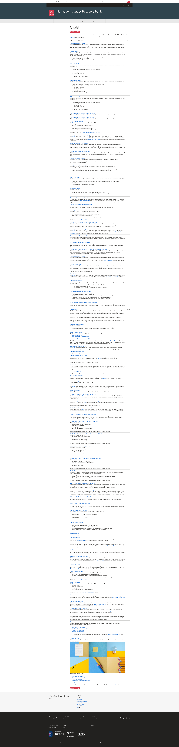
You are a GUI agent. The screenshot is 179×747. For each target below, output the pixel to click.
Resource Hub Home (74, 31)
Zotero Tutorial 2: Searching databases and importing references (84, 490)
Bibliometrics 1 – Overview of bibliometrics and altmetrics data (83, 222)
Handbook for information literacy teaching (73, 21)
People (92, 725)
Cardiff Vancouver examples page (77, 360)
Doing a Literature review (75, 80)
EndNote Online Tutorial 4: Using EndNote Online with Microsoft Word (85, 458)
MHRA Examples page (75, 390)
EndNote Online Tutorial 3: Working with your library (81, 446)
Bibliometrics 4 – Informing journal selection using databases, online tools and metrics (89, 249)
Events (97, 5)
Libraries (64, 718)
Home (49, 5)
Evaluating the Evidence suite (93, 139)
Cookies (128, 742)
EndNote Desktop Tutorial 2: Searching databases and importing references (87, 401)
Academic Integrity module (76, 332)
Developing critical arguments (76, 571)
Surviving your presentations (118, 597)
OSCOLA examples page (75, 371)
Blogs (78, 723)
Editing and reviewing (75, 564)
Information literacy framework (92, 21)
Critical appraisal (73, 309)
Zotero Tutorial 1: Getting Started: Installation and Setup (82, 483)
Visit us (50, 721)
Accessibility (98, 742)
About (53, 5)
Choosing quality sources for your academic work (81, 204)
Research (64, 5)
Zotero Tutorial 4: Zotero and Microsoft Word (80, 503)
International (70, 5)
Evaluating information (75, 209)
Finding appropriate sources (76, 121)
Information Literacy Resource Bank (79, 11)
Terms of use (122, 742)
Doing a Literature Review (76, 63)
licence (112, 34)
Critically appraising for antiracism (77, 324)
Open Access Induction (75, 188)
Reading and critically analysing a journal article (80, 291)
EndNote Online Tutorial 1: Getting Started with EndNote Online (84, 421)
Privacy (116, 742)
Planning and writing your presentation (78, 608)
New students (80, 718)
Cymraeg (127, 5)
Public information (52, 727)
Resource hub (58, 21)
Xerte (73, 122)
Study (58, 5)
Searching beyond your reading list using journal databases (83, 117)
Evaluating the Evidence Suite (111, 276)
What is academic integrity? (78, 335)
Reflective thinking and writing (76, 522)
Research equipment (67, 723)
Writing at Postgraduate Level (87, 219)
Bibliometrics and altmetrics (76, 264)
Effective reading (74, 51)
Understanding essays (75, 537)
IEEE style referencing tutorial (76, 375)
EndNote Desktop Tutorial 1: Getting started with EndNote (83, 394)
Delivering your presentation (76, 615)
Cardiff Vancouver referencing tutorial (78, 355)
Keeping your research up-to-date (77, 158)
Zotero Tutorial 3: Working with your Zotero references (82, 496)
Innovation (77, 5)
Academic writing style (75, 582)
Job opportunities (94, 718)
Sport (64, 727)
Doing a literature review (75, 96)
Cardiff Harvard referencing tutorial (78, 346)
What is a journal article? (75, 177)
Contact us (51, 723)
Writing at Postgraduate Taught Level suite (91, 132)
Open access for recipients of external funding (80, 197)
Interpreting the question (75, 542)
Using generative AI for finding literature (79, 143)
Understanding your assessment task (78, 510)
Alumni (78, 721)
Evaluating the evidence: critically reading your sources (82, 273)
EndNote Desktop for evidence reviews (78, 470)
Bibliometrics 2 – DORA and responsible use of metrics (82, 235)
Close (128, 1)
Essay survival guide (108, 260)
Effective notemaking (74, 533)
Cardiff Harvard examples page (77, 351)
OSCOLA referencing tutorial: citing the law (79, 364)
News (93, 5)
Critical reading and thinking (76, 280)
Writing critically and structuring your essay (79, 556)
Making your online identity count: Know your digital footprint (83, 302)
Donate (88, 5)
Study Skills (72, 37)
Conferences (65, 721)
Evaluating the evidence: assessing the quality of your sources (84, 229)
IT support (65, 725)
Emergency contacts (53, 725)
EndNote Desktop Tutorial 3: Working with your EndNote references (85, 407)
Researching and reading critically (77, 43)
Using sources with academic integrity (80, 336)
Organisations (113, 340)
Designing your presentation (76, 594)
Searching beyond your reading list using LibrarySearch (82, 113)
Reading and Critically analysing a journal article (80, 164)
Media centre (93, 723)
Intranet (104, 349)
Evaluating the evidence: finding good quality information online (84, 135)
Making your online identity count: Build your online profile (83, 316)
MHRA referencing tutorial (76, 385)
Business (83, 5)
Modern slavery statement (108, 742)
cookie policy (110, 1)
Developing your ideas (75, 549)
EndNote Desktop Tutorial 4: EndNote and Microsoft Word (83, 414)
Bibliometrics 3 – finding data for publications (80, 242)
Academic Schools (53, 718)
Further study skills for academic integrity (81, 338)
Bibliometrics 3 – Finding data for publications (80, 151)
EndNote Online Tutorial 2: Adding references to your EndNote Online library (87, 433)
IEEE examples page (74, 381)
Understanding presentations (76, 601)
